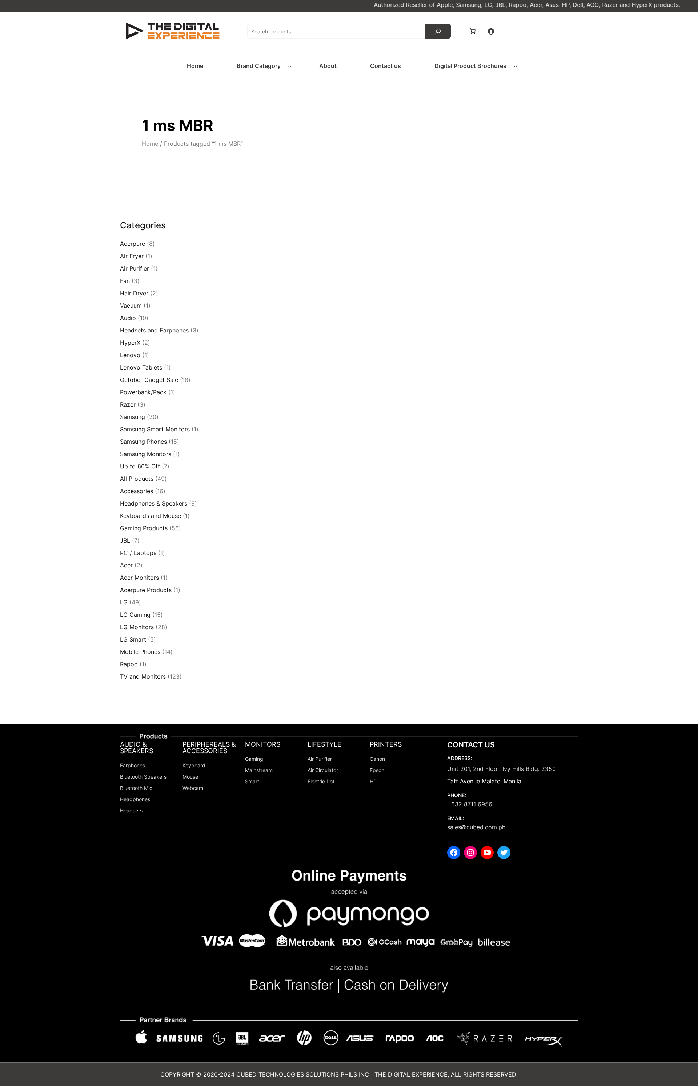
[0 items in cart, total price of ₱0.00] (472, 31)
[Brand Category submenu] (290, 66)
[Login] (491, 31)
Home (150, 143)
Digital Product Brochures (470, 65)
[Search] (438, 31)
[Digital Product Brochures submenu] (515, 66)
